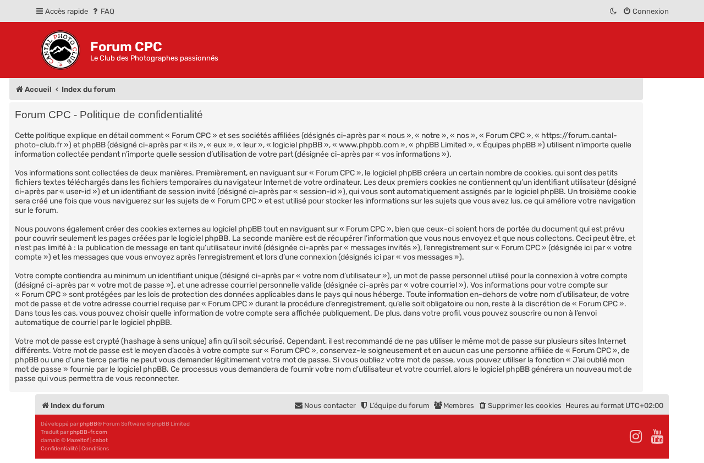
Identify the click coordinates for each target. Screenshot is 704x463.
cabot (100, 440)
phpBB (88, 424)
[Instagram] (636, 437)
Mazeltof (78, 440)
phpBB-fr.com (88, 432)
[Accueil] (62, 50)
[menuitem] (102, 11)
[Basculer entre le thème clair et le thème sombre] (614, 11)
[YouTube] (658, 437)
